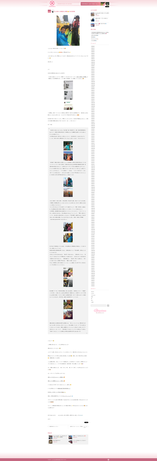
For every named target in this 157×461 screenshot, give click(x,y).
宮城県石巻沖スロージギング (53, 426)
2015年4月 (93, 285)
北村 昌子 (52, 10)
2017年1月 (93, 248)
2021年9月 (93, 150)
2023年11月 (93, 104)
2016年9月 (93, 255)
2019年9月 (93, 192)
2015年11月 (93, 273)
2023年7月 (93, 111)
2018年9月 (93, 213)
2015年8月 (93, 278)
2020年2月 (93, 183)
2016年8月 (93, 257)
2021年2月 (93, 162)
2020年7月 (93, 174)
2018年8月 (93, 215)
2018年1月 (93, 227)
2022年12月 (93, 123)
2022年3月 (93, 139)
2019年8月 (93, 194)
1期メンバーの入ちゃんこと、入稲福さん (56, 377)
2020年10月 (93, 169)
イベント (92, 293)
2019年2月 (93, 204)
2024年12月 (93, 81)
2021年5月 (93, 157)
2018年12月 (93, 208)
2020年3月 (93, 181)
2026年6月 (93, 49)
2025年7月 (93, 69)
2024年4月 (93, 95)
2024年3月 (93, 97)
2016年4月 (93, 264)
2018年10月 (93, 211)
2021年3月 (93, 160)
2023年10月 (93, 106)
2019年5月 (93, 199)
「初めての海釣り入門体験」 (81, 76)
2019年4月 (93, 201)
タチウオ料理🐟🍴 (94, 40)
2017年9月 (93, 234)
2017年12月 (93, 229)
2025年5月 (93, 72)
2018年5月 (93, 220)
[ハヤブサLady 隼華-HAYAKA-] (52, 6)
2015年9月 (93, 276)
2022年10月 (93, 127)
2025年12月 (93, 60)
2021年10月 (93, 148)
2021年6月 (93, 155)
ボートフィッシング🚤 (94, 38)
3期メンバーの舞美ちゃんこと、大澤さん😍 (56, 380)
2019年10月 (93, 190)
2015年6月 (93, 282)
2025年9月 (93, 65)
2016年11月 (93, 252)
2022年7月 (93, 132)
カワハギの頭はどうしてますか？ (79, 440)
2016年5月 (93, 262)
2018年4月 (93, 222)
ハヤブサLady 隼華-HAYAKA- (56, 459)
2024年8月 (93, 88)
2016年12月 (93, 250)
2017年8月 (93, 236)
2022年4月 (93, 137)
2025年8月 (93, 67)
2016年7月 (93, 259)
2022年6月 (93, 134)
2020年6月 (93, 176)
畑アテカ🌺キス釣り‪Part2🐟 (100, 23)
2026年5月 (93, 51)
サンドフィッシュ (66, 396)
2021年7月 (93, 153)
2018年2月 (93, 225)
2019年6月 (93, 197)
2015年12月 (93, 271)
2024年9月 (93, 86)
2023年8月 (93, 109)
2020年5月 (93, 178)
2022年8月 (93, 130)
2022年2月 (93, 141)
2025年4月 (93, 74)
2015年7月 (93, 280)
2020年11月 (93, 167)
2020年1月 (93, 185)
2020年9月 (93, 171)
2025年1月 (93, 79)
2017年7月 (93, 238)
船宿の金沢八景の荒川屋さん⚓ (64, 388)
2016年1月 (93, 269)
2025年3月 (93, 76)
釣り (92, 300)
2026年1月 (93, 58)
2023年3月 (93, 118)
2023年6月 (93, 113)
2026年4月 (93, 53)
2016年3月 (93, 266)
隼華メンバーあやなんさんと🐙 (79, 435)
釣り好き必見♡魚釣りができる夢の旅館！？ (102, 14)
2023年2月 (93, 120)
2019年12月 (93, 187)
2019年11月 (93, 188)
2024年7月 (93, 90)
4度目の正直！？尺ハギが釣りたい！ (101, 19)
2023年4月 (93, 116)
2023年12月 (93, 102)
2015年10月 (93, 275)
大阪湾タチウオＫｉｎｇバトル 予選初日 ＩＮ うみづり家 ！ (78, 427)
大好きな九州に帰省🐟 (94, 35)
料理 (92, 296)
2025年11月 (93, 62)
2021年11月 (93, 146)
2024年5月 (93, 93)
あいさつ (92, 291)
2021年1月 (93, 164)
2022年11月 (93, 125)
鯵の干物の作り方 (56, 440)
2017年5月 (93, 241)
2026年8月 (93, 46)
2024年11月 (93, 83)
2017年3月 (93, 245)
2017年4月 (93, 243)
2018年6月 (93, 218)
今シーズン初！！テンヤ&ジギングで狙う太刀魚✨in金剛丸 (60, 436)
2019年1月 (93, 206)
